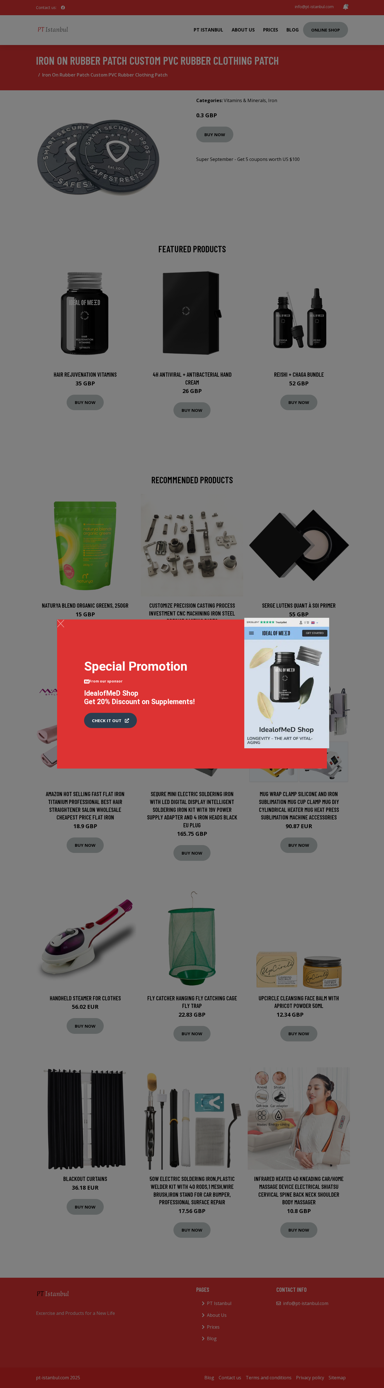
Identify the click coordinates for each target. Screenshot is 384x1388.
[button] (110, 720)
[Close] (60, 623)
